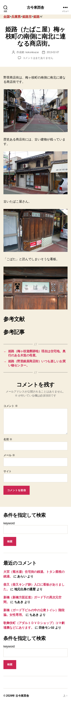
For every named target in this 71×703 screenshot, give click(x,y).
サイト (7, 471)
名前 (7, 439)
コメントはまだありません (38, 57)
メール (9, 455)
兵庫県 (16, 16)
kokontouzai (32, 52)
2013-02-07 (53, 52)
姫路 (36, 16)
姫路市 (27, 16)
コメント (10, 405)
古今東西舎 (35, 7)
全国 (6, 16)
